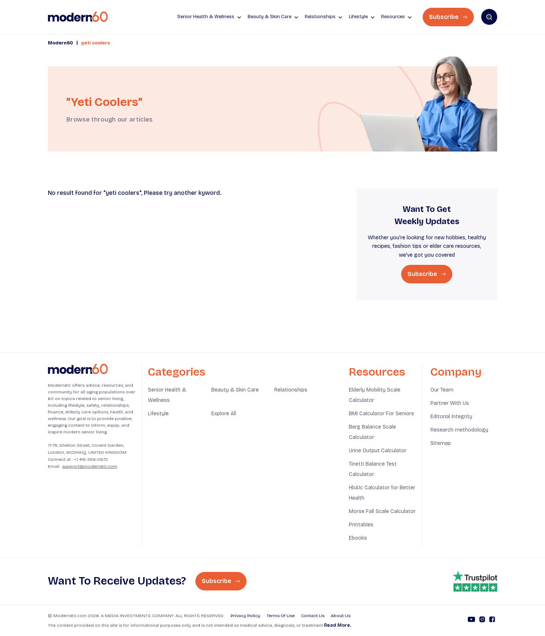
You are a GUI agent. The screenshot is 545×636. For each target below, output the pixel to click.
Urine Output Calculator (377, 450)
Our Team (441, 390)
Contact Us (312, 615)
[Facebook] (492, 620)
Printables (361, 525)
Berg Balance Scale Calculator (372, 432)
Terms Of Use (281, 615)
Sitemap (440, 443)
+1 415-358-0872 (91, 459)
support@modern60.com (89, 466)
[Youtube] (471, 620)
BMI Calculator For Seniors (381, 413)
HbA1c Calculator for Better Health (382, 493)
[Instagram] (482, 620)
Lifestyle (158, 413)
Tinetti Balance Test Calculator (373, 469)
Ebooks (358, 538)
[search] (489, 17)
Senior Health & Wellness (167, 395)
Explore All (223, 413)
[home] (78, 16)
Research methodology (459, 430)
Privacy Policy (245, 615)
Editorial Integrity (451, 416)
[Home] (78, 369)
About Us (340, 615)
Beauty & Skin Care (235, 390)
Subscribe (444, 16)
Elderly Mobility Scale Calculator (374, 395)
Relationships (290, 390)
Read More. (337, 625)
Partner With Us (449, 403)
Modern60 (60, 43)
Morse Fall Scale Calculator (382, 511)
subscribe (423, 273)
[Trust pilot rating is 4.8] (475, 581)
